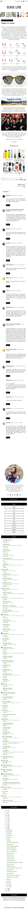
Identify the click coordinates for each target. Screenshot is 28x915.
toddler (14, 522)
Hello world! (5, 706)
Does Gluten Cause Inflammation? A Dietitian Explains (13, 593)
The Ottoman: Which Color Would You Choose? (14, 868)
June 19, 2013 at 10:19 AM (17, 408)
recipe (14, 514)
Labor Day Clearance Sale (8, 540)
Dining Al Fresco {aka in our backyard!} (13, 875)
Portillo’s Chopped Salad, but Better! (10, 579)
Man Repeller (5, 741)
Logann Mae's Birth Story (8, 770)
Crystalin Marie (6, 638)
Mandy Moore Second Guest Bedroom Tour (12, 783)
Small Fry (4, 652)
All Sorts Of (5, 597)
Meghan (8, 195)
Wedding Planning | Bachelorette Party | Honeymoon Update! (11, 584)
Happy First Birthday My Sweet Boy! (12, 846)
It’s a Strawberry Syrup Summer (9, 621)
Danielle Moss (6, 614)
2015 (7, 824)
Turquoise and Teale (7, 647)
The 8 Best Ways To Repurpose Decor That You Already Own (12, 546)
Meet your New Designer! (8, 684)
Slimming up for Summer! (11, 860)
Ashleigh (8, 422)
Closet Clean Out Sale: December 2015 (11, 801)
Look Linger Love (6, 624)
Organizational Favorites (8, 761)
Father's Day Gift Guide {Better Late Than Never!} (15, 862)
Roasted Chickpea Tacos (11, 866)
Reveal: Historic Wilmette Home (9, 693)
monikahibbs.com (6, 665)
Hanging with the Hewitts (8, 723)
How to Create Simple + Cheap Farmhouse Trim (12, 797)
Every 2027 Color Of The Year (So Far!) (10, 575)
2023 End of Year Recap (7, 689)
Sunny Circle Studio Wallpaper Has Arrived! (11, 702)
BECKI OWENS (5, 569)
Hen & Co (5, 683)
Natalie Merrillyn (6, 669)
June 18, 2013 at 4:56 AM (15, 228)
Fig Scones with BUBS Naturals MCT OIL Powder (12, 766)
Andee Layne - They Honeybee (9, 605)
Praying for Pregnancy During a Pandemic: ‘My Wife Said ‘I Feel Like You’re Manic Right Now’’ (13, 742)
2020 (7, 815)
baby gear (14, 524)
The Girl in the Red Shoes (8, 697)
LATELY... (4, 792)
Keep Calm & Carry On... (8, 756)
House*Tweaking (6, 746)
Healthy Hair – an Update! (8, 670)
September (9, 835)
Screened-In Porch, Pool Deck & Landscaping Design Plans (13, 560)
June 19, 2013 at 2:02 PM (16, 422)
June (8, 840)
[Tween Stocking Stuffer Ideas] (8, 16)
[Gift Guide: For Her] (25, 16)
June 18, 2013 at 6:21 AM (19, 264)
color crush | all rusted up (8, 602)
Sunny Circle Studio (7, 701)
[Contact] (19, 495)
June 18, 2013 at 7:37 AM (17, 277)
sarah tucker (5, 710)
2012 (7, 888)
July (7, 839)
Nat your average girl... (7, 769)
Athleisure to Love (6, 666)
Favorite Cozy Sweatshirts (8, 172)
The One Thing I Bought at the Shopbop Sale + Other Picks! (19, 160)
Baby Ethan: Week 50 (10, 864)
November (8, 831)
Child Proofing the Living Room (12, 871)
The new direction (6, 680)
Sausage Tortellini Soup (7, 724)
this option (16, 69)
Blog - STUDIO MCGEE (7, 736)
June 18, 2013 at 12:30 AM (16, 195)
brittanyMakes (6, 750)
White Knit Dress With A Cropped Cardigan (11, 720)
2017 (7, 821)
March (8, 882)
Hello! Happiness (6, 601)
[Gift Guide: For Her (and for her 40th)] (19, 16)
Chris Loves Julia (6, 588)
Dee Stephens (9, 264)
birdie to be (9, 307)
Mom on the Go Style (10, 869)
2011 (7, 890)
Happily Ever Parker (10, 91)
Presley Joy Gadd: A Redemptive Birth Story (11, 775)
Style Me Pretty (15, 94)
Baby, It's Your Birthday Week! (12, 849)
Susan (7, 229)
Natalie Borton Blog (7, 674)
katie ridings (9, 366)
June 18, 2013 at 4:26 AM (16, 210)
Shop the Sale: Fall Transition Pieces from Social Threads (12, 566)
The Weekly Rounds (7, 625)
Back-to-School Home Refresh (9, 570)
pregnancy (14, 529)
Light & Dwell (5, 760)
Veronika (8, 408)
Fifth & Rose (5, 705)
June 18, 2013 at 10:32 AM (19, 366)
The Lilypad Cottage (7, 643)
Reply (8, 205)
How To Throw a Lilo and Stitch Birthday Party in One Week (13, 616)
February (8, 884)
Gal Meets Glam (6, 549)
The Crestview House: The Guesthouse (10, 737)
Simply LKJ (8, 277)
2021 (7, 813)
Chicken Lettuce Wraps (10, 853)
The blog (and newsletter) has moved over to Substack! (12, 675)
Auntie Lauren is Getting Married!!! (12, 842)
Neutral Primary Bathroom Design (10, 644)
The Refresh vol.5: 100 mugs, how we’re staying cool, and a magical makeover (13, 752)
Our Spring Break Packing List (9, 648)
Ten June (4, 795)
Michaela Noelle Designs (8, 660)
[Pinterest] (12, 495)
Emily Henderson (6, 544)
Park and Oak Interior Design (9, 692)
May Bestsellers (6, 639)
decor (14, 512)
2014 (7, 826)
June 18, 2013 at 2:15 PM (18, 396)
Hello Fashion (5, 633)
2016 (7, 822)
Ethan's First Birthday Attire (11, 848)
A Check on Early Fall (7, 550)
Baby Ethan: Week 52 (10, 844)
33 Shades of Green (7, 787)
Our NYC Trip (5, 715)
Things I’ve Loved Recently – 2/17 (9, 630)
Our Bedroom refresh (7, 711)
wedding (14, 532)
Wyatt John (14, 527)
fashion (14, 507)
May (8, 879)
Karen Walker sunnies (21, 66)
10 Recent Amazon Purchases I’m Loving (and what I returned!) (13, 635)
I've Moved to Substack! (7, 657)
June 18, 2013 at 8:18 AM (15, 290)
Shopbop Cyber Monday (8, 733)
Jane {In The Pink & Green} (13, 324)
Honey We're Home (7, 582)
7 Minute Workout (7, 34)
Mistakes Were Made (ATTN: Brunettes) (10, 611)
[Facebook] (15, 1)
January (8, 886)
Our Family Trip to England (8, 555)
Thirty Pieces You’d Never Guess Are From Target (13, 606)
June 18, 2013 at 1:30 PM (18, 380)
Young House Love (7, 574)
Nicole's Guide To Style (7, 800)
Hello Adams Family (7, 578)
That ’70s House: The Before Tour (10, 747)
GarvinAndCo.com (6, 620)
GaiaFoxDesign (21, 907)
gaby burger (5, 679)
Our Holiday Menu (6, 728)
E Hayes (8, 243)
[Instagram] (14, 495)
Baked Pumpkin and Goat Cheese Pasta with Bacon (13, 788)
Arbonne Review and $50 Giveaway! (12, 877)
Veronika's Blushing (7, 610)
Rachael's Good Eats (7, 592)
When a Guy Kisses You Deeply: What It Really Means (13, 653)
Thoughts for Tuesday (10, 857)
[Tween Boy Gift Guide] (14, 16)
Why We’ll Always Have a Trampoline (10, 589)
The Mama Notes (6, 628)
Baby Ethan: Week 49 (10, 873)
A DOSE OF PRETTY (7, 727)
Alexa (7, 290)
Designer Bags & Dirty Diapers (9, 714)
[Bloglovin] (17, 495)
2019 (7, 817)
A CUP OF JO (5, 554)
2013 (7, 828)
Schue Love (14, 7)
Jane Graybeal (6, 778)
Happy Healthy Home (7, 765)
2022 (7, 812)
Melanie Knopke (6, 732)
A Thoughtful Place (7, 539)
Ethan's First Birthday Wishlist (12, 851)
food (14, 509)
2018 (7, 819)
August (8, 837)
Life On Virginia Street (7, 558)
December (8, 830)
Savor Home (5, 791)
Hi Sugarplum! (6, 564)
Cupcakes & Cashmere (7, 656)
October (8, 833)
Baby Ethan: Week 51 (10, 855)
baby (14, 519)
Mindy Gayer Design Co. (8, 688)
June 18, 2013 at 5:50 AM (16, 243)
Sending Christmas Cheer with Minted (10, 779)
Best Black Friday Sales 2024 (8, 661)
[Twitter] (10, 495)
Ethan (14, 517)
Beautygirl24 (5, 719)
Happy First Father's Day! (11, 858)
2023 (7, 810)
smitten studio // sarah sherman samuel (11, 782)
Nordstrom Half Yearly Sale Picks (19, 173)
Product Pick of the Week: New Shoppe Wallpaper (13, 598)
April (8, 881)
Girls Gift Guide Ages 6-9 (8, 698)
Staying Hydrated (8, 159)
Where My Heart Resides (8, 774)
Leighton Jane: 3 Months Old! (8, 757)
